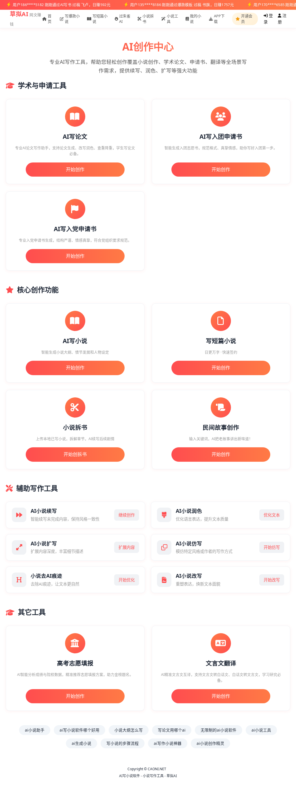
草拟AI (19, 14)
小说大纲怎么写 (128, 730)
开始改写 (272, 580)
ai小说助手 (35, 730)
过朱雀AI (124, 18)
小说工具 (172, 18)
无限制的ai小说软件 (218, 730)
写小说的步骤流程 (122, 743)
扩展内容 (127, 547)
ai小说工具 (261, 730)
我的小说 (195, 18)
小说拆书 (148, 18)
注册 (282, 19)
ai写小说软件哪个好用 (79, 730)
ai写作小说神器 (168, 743)
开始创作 (75, 169)
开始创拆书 (75, 454)
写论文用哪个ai (172, 730)
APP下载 (219, 18)
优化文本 (272, 515)
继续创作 (127, 515)
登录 (268, 19)
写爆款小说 (72, 18)
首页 (49, 18)
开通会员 (246, 18)
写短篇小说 (100, 18)
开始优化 (127, 580)
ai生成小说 (81, 743)
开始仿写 (272, 547)
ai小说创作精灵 (210, 743)
